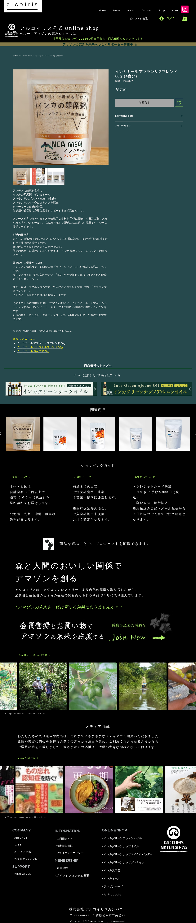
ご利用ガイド (64, 839)
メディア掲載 (22, 852)
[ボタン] (51, 388)
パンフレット (35, 859)
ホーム (16, 56)
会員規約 (62, 868)
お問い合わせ (23, 874)
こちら (63, 331)
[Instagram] (185, 9)
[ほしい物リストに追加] (179, 103)
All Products (112, 894)
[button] (184, 18)
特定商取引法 (64, 846)
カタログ (19, 859)
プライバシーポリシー (69, 853)
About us (20, 838)
